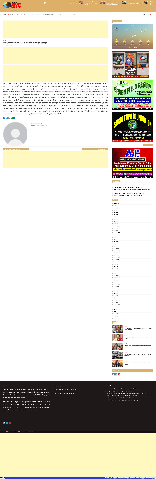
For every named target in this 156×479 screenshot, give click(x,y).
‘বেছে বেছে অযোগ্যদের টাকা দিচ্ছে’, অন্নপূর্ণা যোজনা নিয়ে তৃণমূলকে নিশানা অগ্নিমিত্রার (128, 187)
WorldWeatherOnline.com (133, 47)
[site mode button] (144, 14)
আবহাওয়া (36, 14)
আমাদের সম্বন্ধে (75, 14)
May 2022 (116, 293)
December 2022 (117, 277)
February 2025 (116, 221)
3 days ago (119, 4)
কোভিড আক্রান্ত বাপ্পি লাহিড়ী (101, 149)
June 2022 (116, 291)
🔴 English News (11, 14)
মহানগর (21, 14)
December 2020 (117, 318)
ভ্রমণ (63, 14)
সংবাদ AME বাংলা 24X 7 (8, 45)
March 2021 (116, 311)
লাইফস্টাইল (67, 14)
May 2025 (116, 214)
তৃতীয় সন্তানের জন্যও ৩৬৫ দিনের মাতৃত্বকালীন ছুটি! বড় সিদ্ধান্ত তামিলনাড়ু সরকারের (146, 3)
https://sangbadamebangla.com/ (40, 125)
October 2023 (116, 255)
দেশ (17, 14)
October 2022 (116, 282)
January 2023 (116, 275)
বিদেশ (28, 14)
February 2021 (116, 313)
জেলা (25, 14)
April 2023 (116, 268)
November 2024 (117, 228)
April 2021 (116, 309)
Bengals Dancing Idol (48, 14)
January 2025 (116, 223)
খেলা (40, 14)
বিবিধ (60, 14)
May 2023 (116, 266)
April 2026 (116, 212)
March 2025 (116, 219)
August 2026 (116, 203)
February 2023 (116, 273)
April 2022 (116, 295)
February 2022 (116, 300)
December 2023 (117, 250)
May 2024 (116, 241)
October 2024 (116, 230)
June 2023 (116, 264)
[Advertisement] (55, 29)
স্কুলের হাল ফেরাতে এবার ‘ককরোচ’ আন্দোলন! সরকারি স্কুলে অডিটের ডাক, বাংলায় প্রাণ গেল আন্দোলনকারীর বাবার (102, 3)
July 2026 (115, 205)
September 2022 (117, 284)
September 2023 (117, 257)
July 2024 (115, 237)
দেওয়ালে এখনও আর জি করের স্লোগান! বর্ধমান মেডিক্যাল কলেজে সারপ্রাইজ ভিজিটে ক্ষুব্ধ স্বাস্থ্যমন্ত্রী (130, 185)
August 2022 (116, 286)
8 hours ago (76, 4)
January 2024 (116, 248)
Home (4, 14)
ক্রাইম (56, 14)
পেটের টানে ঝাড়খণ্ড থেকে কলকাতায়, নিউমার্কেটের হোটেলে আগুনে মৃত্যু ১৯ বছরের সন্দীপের (123, 400)
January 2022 (116, 302)
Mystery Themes (31, 431)
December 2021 (117, 304)
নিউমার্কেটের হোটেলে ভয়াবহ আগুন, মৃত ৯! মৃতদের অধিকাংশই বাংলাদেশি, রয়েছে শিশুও (129, 193)
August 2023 (116, 259)
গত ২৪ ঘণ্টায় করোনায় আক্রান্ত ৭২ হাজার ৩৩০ (12, 149)
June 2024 (116, 239)
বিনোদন (32, 14)
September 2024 (117, 232)
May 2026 (116, 210)
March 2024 (116, 246)
